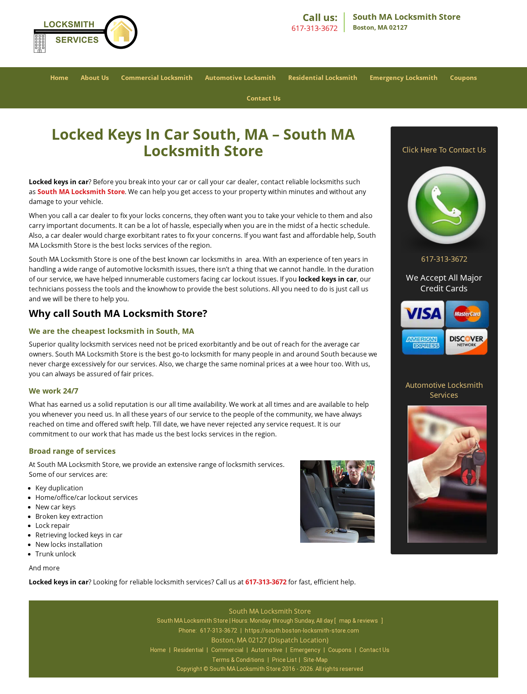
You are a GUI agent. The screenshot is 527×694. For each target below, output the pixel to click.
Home (59, 77)
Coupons (463, 77)
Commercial (227, 650)
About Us (95, 77)
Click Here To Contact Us (444, 150)
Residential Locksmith (322, 77)
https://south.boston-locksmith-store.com (302, 630)
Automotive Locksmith (240, 77)
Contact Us (263, 98)
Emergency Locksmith (404, 77)
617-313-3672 (314, 28)
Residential (188, 650)
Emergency (305, 650)
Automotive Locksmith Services (444, 390)
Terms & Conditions (238, 659)
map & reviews (359, 620)
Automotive (266, 650)
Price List (284, 659)
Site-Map (315, 659)
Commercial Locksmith (157, 77)
